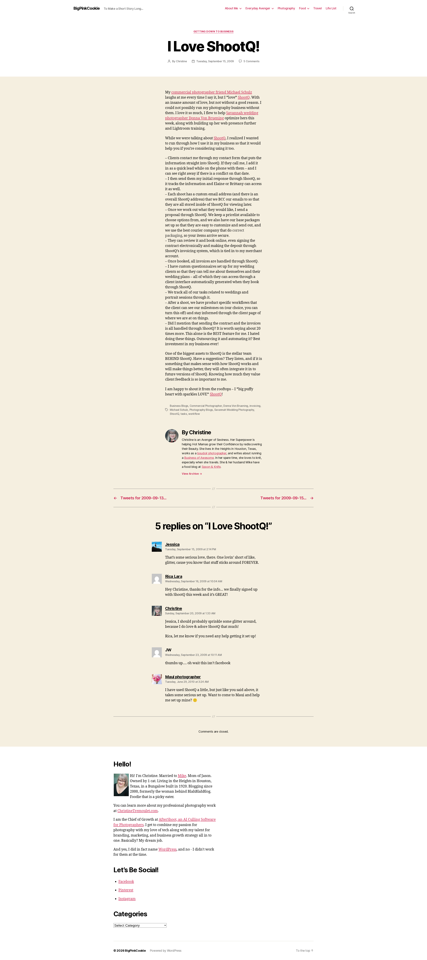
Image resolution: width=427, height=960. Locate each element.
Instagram (127, 899)
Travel (317, 8)
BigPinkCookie (86, 8)
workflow (194, 413)
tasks (183, 413)
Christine (181, 61)
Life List (331, 8)
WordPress (167, 849)
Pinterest (125, 890)
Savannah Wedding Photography (234, 409)
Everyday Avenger (258, 8)
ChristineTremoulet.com (137, 811)
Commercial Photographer (206, 405)
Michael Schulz (179, 409)
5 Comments (251, 61)
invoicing (255, 405)
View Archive (192, 473)
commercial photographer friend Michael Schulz (211, 92)
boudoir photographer (211, 453)
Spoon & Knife (211, 466)
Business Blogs (179, 405)
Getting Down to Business (213, 31)
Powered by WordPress (166, 950)
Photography (286, 8)
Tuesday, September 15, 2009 (215, 61)
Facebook (126, 881)
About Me (231, 8)
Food (302, 8)
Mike (182, 776)
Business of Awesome (199, 457)
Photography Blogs (201, 409)
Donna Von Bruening (235, 405)
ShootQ (244, 97)
